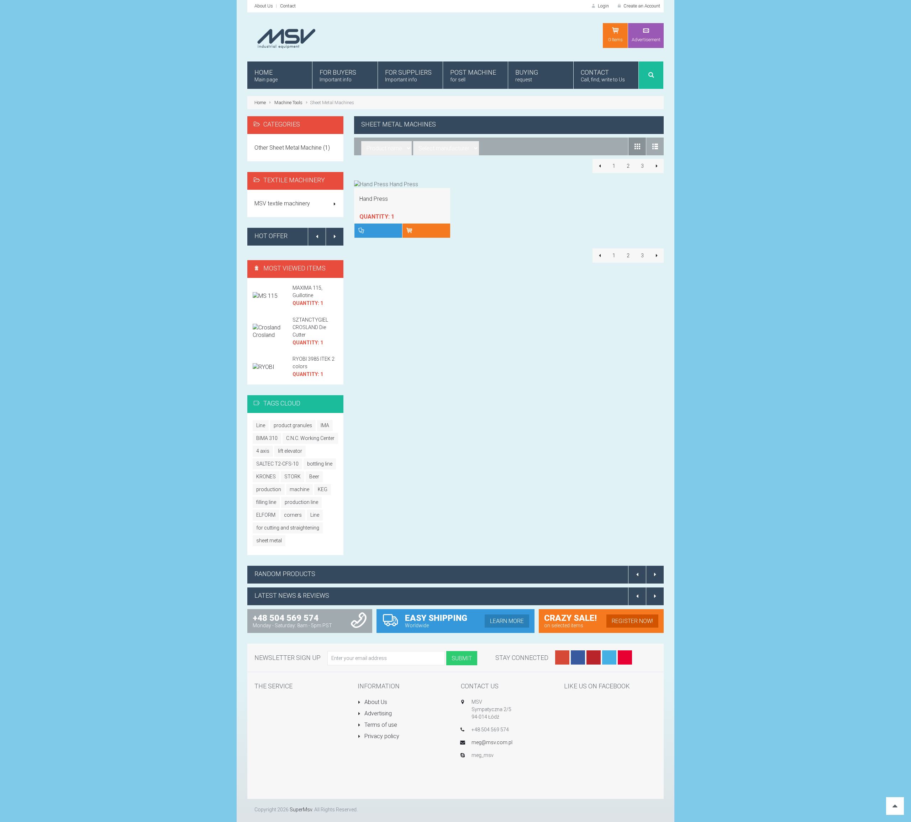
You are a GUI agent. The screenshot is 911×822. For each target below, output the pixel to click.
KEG (322, 489)
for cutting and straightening (287, 528)
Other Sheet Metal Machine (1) (292, 147)
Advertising (377, 713)
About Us (263, 6)
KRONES (266, 476)
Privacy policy (381, 736)
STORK (292, 476)
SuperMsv (301, 809)
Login (603, 6)
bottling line (319, 464)
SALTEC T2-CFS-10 (277, 464)
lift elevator (290, 451)
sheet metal (269, 540)
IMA (325, 425)
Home (260, 102)
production (268, 489)
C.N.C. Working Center (310, 438)
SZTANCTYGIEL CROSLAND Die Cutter (310, 327)
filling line (266, 502)
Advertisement (646, 39)
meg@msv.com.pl (492, 742)
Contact (288, 6)
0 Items (615, 39)
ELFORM (265, 515)
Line (260, 425)
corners (293, 515)
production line (301, 502)
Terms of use (380, 724)
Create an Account (641, 6)
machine (299, 489)
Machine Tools (288, 102)
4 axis (262, 451)
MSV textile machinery (282, 203)
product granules (293, 425)
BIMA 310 (267, 438)
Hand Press (373, 198)
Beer (314, 476)
